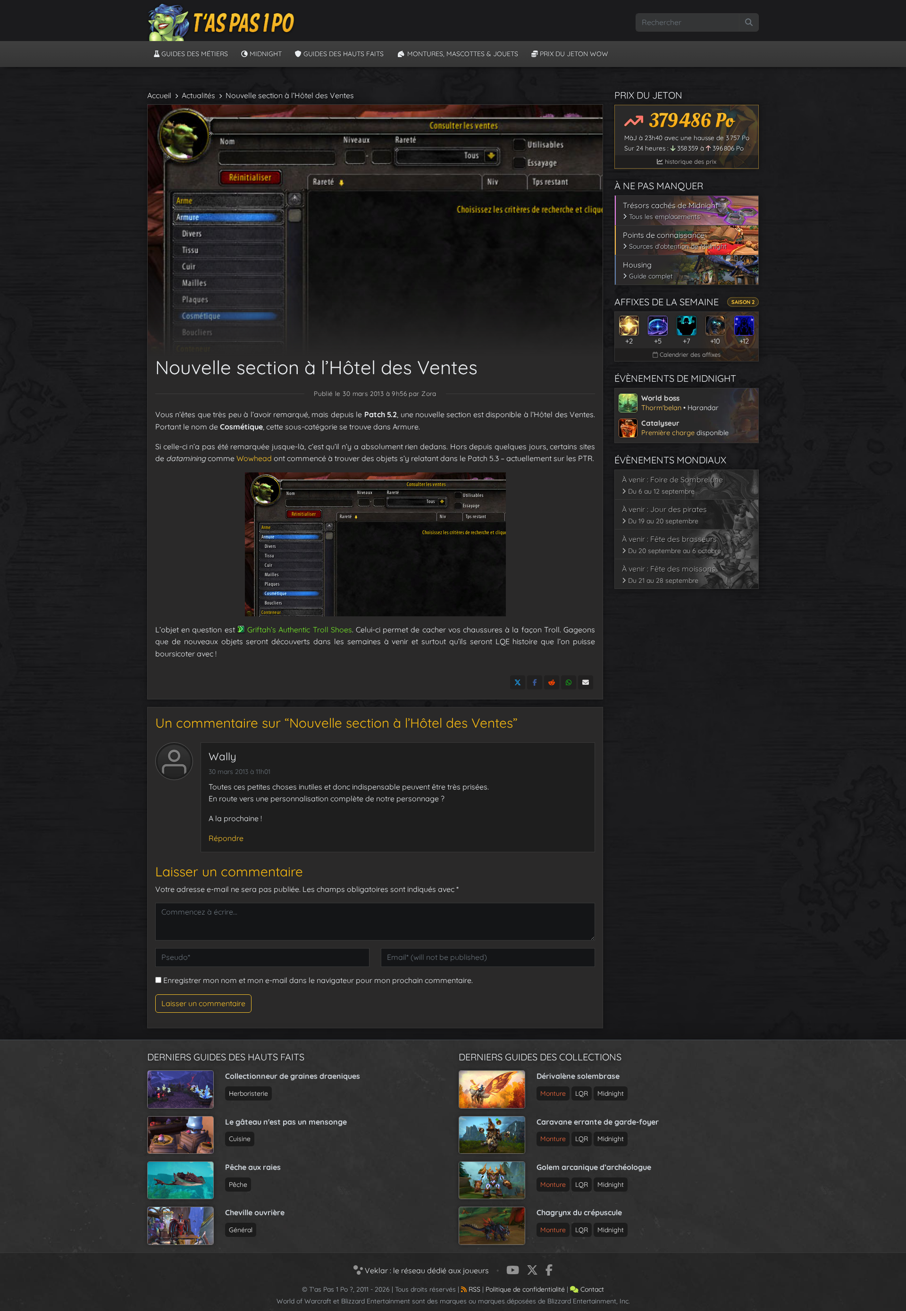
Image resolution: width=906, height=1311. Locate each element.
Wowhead (253, 458)
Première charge (668, 432)
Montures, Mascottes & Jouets (461, 54)
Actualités (198, 95)
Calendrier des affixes (689, 354)
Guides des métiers (193, 54)
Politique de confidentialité (525, 1289)
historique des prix (689, 161)
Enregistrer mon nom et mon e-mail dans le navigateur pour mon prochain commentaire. (318, 980)
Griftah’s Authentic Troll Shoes (299, 629)
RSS (473, 1289)
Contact (591, 1289)
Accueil (159, 95)
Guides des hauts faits (343, 54)
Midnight (265, 54)
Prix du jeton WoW (573, 54)
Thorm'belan (661, 407)
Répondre (226, 838)
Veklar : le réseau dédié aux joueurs (426, 1270)
